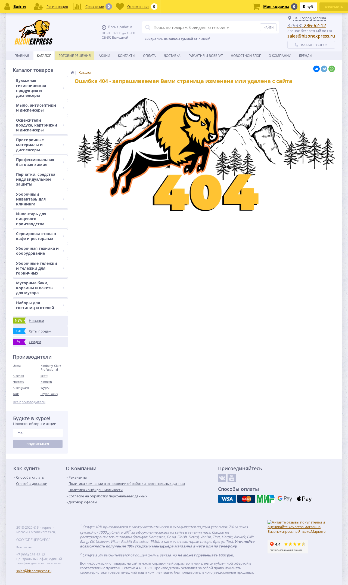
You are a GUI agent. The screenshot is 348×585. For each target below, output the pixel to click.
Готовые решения (75, 55)
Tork (16, 394)
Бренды (305, 55)
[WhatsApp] (331, 69)
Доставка (172, 55)
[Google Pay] (285, 499)
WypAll (45, 388)
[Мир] (266, 499)
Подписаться (37, 444)
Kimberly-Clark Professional (51, 367)
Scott (44, 376)
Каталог (44, 55)
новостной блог (246, 55)
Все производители (29, 402)
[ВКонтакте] (316, 69)
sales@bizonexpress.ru (311, 36)
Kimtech (46, 382)
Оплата (149, 55)
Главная (21, 55)
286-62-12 (306, 25)
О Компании (280, 55)
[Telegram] (324, 69)
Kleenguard (21, 388)
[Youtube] (232, 478)
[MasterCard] (246, 499)
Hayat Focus (49, 394)
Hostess (18, 382)
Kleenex (18, 376)
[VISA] (227, 499)
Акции (104, 55)
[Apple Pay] (304, 499)
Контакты (126, 55)
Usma (17, 366)
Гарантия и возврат (205, 55)
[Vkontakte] (222, 478)
